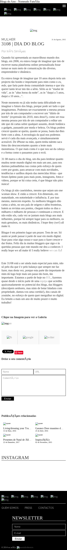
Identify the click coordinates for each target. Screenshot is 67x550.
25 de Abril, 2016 (49, 429)
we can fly (55, 250)
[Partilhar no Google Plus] (28, 337)
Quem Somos (9, 507)
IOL (48, 277)
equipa (44, 281)
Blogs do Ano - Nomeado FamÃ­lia (20, 1)
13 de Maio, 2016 (18, 429)
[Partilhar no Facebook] (9, 337)
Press (28, 507)
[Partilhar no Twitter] (49, 337)
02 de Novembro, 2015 (43, 440)
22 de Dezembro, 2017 (18, 440)
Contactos (46, 507)
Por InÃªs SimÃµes (13, 51)
